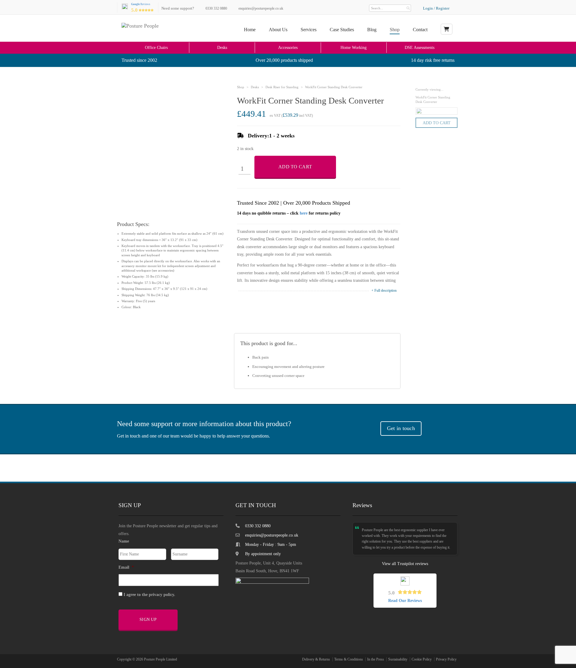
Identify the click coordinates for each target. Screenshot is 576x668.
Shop (395, 29)
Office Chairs (156, 47)
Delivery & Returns (316, 659)
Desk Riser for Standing (282, 87)
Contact (420, 29)
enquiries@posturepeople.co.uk (260, 8)
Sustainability (397, 659)
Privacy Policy (446, 659)
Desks (222, 47)
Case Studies (342, 29)
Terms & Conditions (348, 659)
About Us (278, 29)
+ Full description (384, 290)
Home (250, 29)
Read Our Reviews (405, 600)
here (304, 213)
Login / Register (436, 8)
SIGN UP (148, 619)
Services (308, 29)
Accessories (288, 47)
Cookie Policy (422, 659)
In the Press (375, 659)
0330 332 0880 (216, 8)
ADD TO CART (295, 166)
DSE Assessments (419, 47)
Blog (371, 29)
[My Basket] (446, 29)
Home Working (353, 47)
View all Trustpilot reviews (405, 563)
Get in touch (401, 428)
